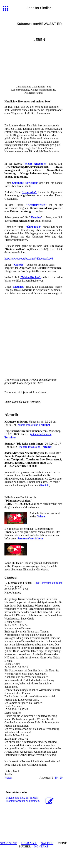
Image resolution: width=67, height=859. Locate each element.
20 (61, 777)
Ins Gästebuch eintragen (49, 582)
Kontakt (44, 485)
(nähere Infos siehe (33, 424)
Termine (36, 217)
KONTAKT (41, 846)
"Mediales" (19, 286)
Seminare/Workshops (25, 182)
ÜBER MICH (29, 843)
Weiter (8, 777)
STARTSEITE (8, 843)
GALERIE (47, 843)
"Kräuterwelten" (36, 204)
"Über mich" (33, 226)
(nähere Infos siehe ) (35, 446)
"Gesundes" (29, 192)
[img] (33, 65)
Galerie (18, 264)
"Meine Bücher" (30, 277)
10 (56, 777)
